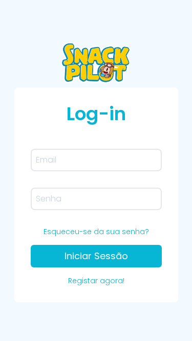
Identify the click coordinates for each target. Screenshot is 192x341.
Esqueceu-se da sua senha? (96, 231)
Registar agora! (96, 281)
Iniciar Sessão (96, 255)
